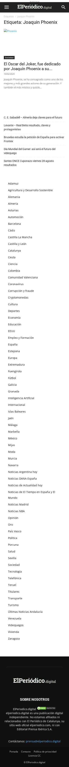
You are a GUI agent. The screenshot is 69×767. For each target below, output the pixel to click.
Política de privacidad (45, 751)
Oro (10, 524)
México (12, 438)
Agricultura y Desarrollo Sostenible (30, 190)
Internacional (16, 405)
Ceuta (12, 257)
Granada (13, 391)
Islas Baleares (17, 411)
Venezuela (14, 618)
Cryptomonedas (18, 297)
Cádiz (11, 230)
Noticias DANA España (22, 478)
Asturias (13, 210)
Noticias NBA (16, 511)
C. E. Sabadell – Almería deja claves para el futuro (33, 117)
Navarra (13, 465)
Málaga (12, 425)
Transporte (15, 598)
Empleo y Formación (21, 338)
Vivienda (13, 632)
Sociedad (9, 57)
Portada (14, 751)
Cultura (13, 304)
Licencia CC (34, 755)
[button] (6, 7)
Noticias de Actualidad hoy (25, 485)
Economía (14, 317)
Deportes (14, 311)
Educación (14, 324)
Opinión (13, 518)
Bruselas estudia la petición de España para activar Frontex (34, 139)
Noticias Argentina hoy (22, 472)
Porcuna (13, 544)
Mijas (11, 445)
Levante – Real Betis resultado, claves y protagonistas (27, 127)
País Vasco (14, 531)
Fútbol (12, 378)
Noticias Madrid (18, 504)
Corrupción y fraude (21, 291)
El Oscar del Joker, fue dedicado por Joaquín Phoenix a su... (32, 66)
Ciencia (12, 264)
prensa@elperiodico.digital (43, 741)
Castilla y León (17, 244)
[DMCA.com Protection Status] (46, 709)
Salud (11, 551)
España (12, 344)
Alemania (14, 197)
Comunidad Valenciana (23, 277)
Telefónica (14, 578)
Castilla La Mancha (20, 237)
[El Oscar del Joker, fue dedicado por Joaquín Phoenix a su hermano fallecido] (34, 44)
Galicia (12, 384)
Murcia (12, 458)
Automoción (15, 217)
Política (12, 538)
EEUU (11, 331)
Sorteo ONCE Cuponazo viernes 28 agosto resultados (29, 163)
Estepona (14, 351)
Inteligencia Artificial (21, 398)
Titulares (13, 591)
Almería (13, 203)
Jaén (11, 418)
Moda (11, 452)
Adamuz (13, 183)
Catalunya (14, 250)
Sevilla (12, 558)
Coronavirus (16, 284)
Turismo (13, 605)
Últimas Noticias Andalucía (25, 612)
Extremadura (16, 364)
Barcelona (14, 224)
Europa (12, 358)
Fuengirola (15, 371)
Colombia (14, 270)
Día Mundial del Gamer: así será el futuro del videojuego (29, 151)
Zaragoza (14, 638)
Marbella (14, 431)
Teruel (12, 585)
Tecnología (15, 571)
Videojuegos (16, 625)
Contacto (26, 751)
